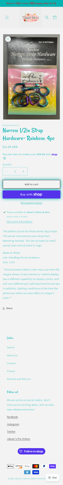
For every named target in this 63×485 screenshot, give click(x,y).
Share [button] (9, 308)
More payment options (31, 202)
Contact (11, 363)
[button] (7, 17)
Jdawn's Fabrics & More (26, 478)
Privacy (11, 371)
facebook (12, 416)
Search (11, 347)
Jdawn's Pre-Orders (18, 438)
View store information (19, 221)
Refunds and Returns (19, 379)
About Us (12, 355)
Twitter (11, 431)
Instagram (13, 424)
